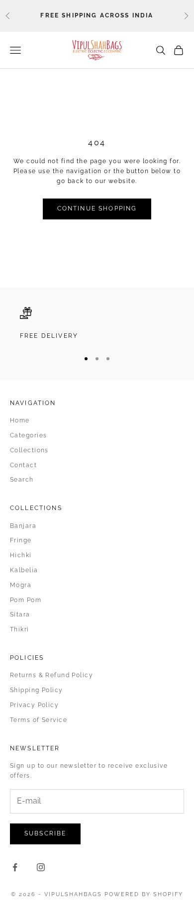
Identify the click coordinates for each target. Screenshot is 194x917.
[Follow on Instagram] (41, 867)
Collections (29, 450)
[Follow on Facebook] (15, 867)
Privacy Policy (34, 705)
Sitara (20, 614)
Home (20, 420)
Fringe (21, 540)
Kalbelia (24, 570)
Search (22, 479)
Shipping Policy (36, 690)
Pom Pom (25, 600)
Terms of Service (38, 719)
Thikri (19, 629)
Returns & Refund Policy (51, 675)
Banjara (23, 525)
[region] (97, 324)
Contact (23, 465)
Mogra (20, 585)
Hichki (21, 555)
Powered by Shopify (143, 894)
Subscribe (45, 833)
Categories (28, 435)
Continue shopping (97, 208)
